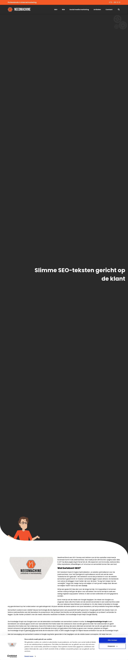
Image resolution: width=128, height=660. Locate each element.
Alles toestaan (112, 640)
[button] (118, 9)
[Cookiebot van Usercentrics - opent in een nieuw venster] (12, 656)
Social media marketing (79, 9)
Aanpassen (111, 646)
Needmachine (22, 9)
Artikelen (97, 9)
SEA (63, 9)
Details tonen (29, 656)
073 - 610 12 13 (114, 2)
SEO (55, 9)
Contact (109, 9)
